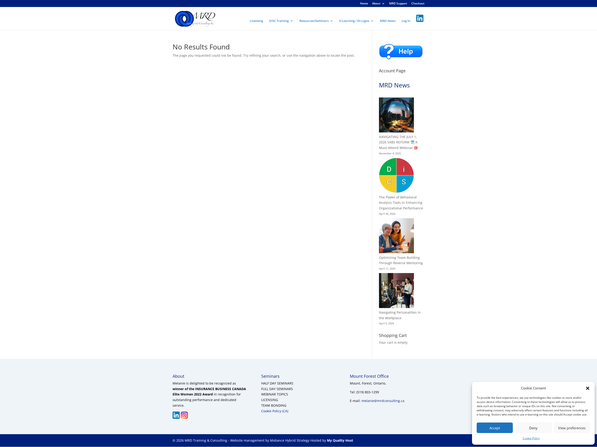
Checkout (417, 3)
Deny (533, 428)
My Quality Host (339, 440)
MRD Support (398, 3)
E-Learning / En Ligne (354, 21)
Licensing (256, 21)
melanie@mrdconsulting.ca (382, 400)
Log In (406, 21)
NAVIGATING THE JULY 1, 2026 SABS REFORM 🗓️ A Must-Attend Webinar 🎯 (398, 142)
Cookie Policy (531, 438)
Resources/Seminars (314, 21)
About (376, 3)
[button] (587, 388)
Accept (494, 428)
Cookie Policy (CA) (274, 411)
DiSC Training (279, 21)
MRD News (388, 21)
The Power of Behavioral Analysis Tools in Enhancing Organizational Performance (401, 203)
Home (364, 3)
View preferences (572, 428)
